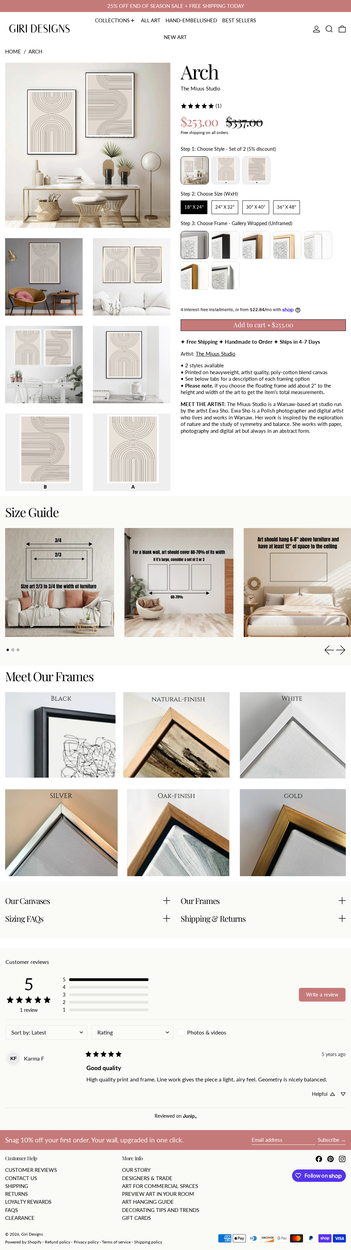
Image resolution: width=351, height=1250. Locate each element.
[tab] (8, 650)
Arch (35, 51)
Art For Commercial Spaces (160, 1186)
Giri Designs (32, 1234)
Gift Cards (136, 1218)
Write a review (322, 994)
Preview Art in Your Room (158, 1194)
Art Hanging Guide (148, 1202)
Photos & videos (206, 1032)
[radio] (195, 170)
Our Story (136, 1170)
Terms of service (116, 1242)
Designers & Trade (147, 1178)
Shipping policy (148, 1242)
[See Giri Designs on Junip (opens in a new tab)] (190, 1116)
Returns (16, 1194)
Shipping (16, 1186)
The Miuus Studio (200, 88)
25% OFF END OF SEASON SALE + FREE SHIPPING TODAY (175, 6)
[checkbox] (218, 1032)
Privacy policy (86, 1242)
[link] (200, 105)
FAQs (11, 1210)
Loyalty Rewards (28, 1202)
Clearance (20, 1218)
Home (13, 51)
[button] (329, 29)
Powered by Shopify (23, 1242)
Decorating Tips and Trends (160, 1210)
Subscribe (328, 1140)
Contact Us (21, 1178)
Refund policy (57, 1242)
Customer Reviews (31, 1170)
